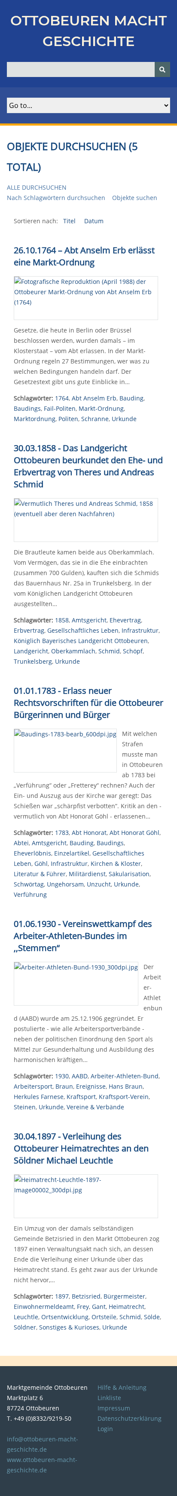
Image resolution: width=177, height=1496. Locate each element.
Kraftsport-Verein (124, 1097)
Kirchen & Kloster (116, 863)
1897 (62, 1296)
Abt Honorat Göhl (134, 832)
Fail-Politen (60, 408)
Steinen (25, 1107)
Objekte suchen (134, 198)
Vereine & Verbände (95, 1107)
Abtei (21, 843)
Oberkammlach (73, 651)
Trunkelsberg (33, 661)
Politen (68, 419)
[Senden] (162, 69)
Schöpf (133, 651)
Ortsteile (104, 1317)
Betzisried (86, 1296)
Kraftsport (81, 1097)
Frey (83, 1306)
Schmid (109, 651)
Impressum (114, 1408)
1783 (62, 832)
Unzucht (99, 884)
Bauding (131, 398)
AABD (80, 1076)
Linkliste (109, 1398)
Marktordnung (34, 419)
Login (105, 1429)
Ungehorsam (65, 884)
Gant (99, 1306)
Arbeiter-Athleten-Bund (125, 1076)
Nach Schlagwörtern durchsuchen (56, 198)
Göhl (41, 863)
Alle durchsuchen (37, 187)
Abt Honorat (89, 832)
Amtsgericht (89, 620)
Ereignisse (91, 1086)
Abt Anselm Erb (94, 398)
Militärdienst (87, 874)
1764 (62, 398)
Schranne (95, 419)
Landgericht (31, 651)
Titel (70, 221)
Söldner (25, 1327)
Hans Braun (126, 1086)
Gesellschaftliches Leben (83, 630)
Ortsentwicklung (64, 1317)
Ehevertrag (125, 620)
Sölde (152, 1317)
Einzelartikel (71, 853)
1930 (62, 1076)
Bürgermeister (124, 1296)
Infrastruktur (140, 630)
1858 (62, 620)
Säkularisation (129, 874)
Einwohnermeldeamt (44, 1306)
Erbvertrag (29, 630)
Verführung (30, 894)
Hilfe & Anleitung (122, 1387)
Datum (94, 221)
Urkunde (124, 419)
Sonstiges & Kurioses (69, 1327)
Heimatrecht (126, 1306)
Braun (64, 1086)
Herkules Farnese (39, 1097)
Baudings (27, 408)
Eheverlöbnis (32, 853)
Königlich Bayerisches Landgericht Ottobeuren (81, 641)
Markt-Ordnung (101, 408)
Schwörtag (29, 884)
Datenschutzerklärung (130, 1418)
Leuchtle (26, 1317)
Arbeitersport (33, 1086)
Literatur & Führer (40, 874)
